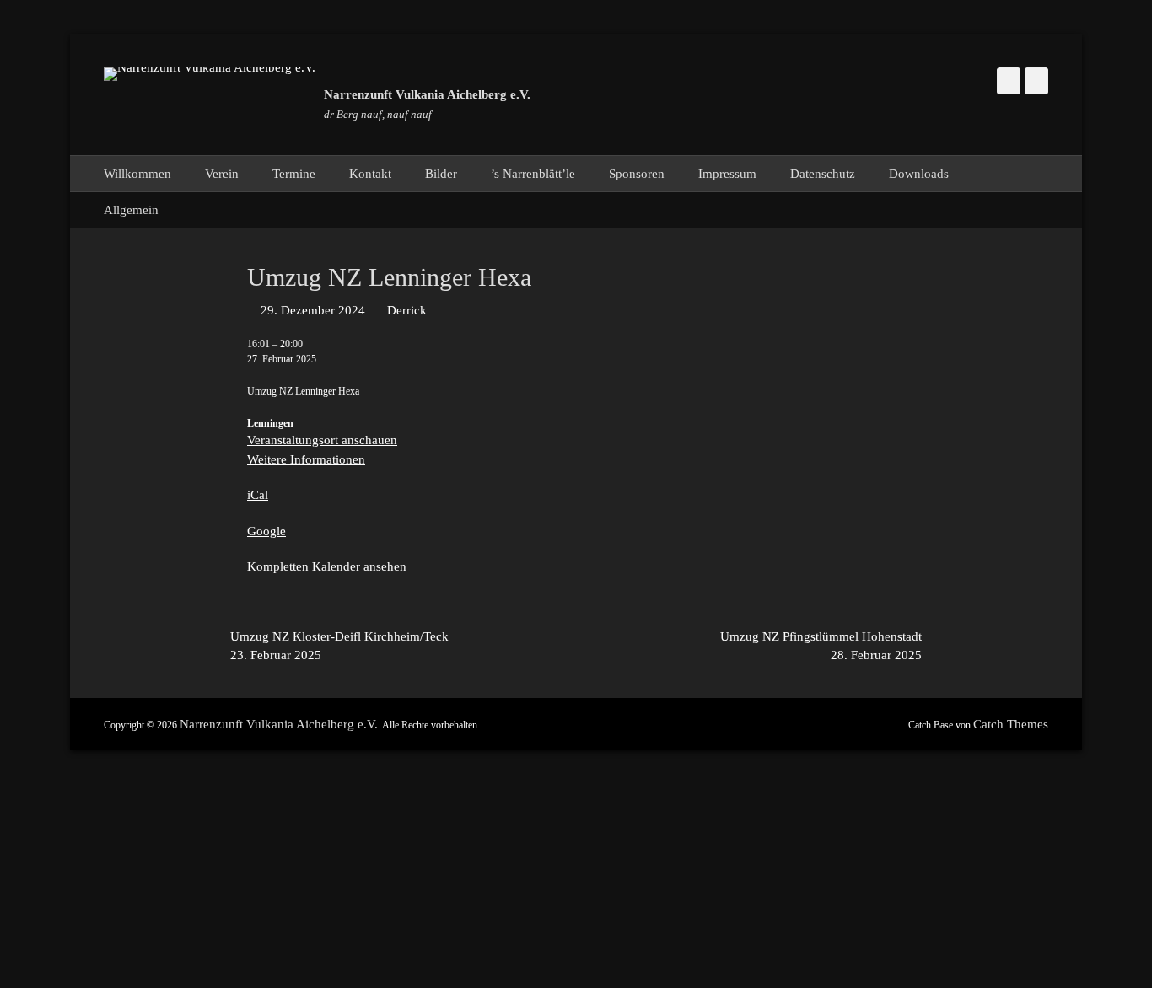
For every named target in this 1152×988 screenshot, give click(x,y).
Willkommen (137, 173)
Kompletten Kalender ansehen (326, 566)
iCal (257, 495)
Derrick (407, 310)
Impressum (727, 173)
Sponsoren (637, 173)
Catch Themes (1010, 724)
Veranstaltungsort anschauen (322, 440)
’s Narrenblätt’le (533, 173)
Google (266, 531)
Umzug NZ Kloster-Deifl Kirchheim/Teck (339, 646)
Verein (222, 173)
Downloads (919, 173)
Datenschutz (822, 173)
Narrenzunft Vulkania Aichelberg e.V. (427, 94)
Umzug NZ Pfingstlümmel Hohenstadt (821, 646)
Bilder (441, 173)
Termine (293, 173)
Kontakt (370, 173)
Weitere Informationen (306, 459)
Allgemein (131, 210)
